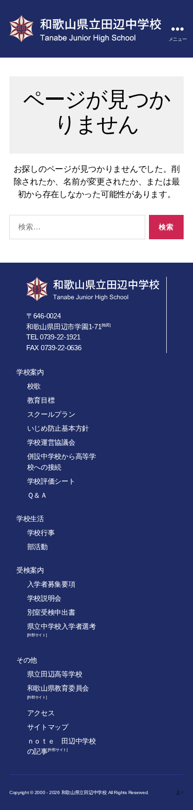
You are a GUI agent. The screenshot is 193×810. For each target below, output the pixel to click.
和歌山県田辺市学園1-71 (64, 327)
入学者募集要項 (51, 584)
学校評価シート (51, 481)
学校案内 (30, 372)
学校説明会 (44, 598)
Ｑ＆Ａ (37, 495)
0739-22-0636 (61, 348)
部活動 (37, 547)
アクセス (41, 713)
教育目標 (41, 400)
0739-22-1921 (60, 337)
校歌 (34, 386)
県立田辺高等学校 (54, 674)
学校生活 (30, 519)
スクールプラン (51, 414)
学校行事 (41, 533)
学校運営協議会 (51, 442)
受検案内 (30, 570)
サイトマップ (47, 727)
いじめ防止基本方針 (58, 428)
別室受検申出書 (51, 612)
